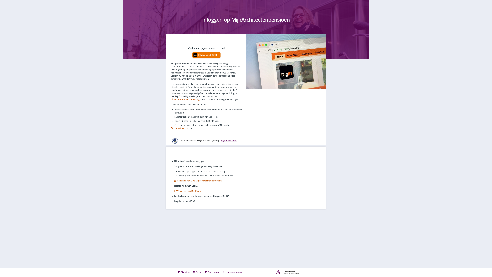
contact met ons (181, 128)
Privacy (199, 272)
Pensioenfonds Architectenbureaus (225, 272)
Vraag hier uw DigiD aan (189, 191)
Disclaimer (186, 272)
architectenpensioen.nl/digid (187, 99)
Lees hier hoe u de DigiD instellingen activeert (199, 180)
